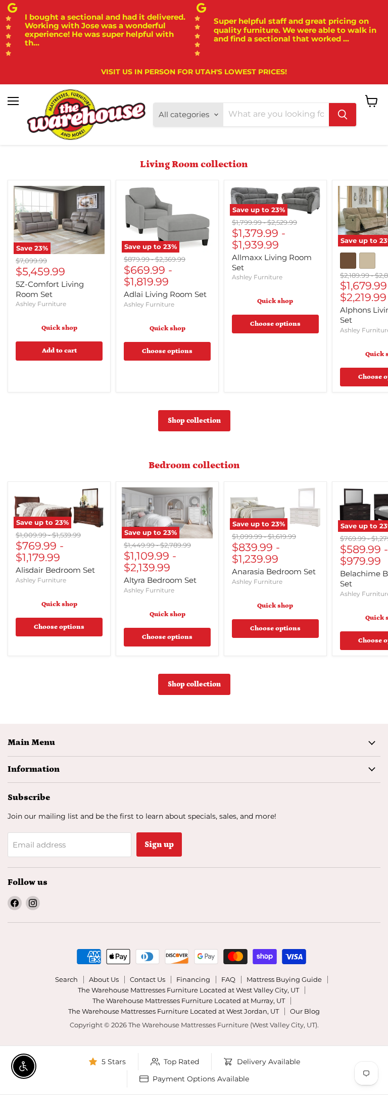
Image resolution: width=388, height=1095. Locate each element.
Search (66, 979)
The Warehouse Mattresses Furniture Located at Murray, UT (188, 1001)
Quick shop (59, 328)
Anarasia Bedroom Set (274, 571)
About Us (104, 979)
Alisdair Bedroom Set (55, 570)
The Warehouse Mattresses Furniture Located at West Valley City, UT (188, 990)
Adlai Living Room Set (165, 294)
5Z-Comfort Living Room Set (50, 289)
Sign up (159, 844)
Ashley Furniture (41, 304)
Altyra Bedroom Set (160, 580)
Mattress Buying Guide (284, 979)
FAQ (228, 979)
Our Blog (305, 1011)
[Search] (342, 114)
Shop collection (194, 421)
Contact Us (147, 979)
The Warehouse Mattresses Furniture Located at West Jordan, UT (173, 1011)
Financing (193, 979)
